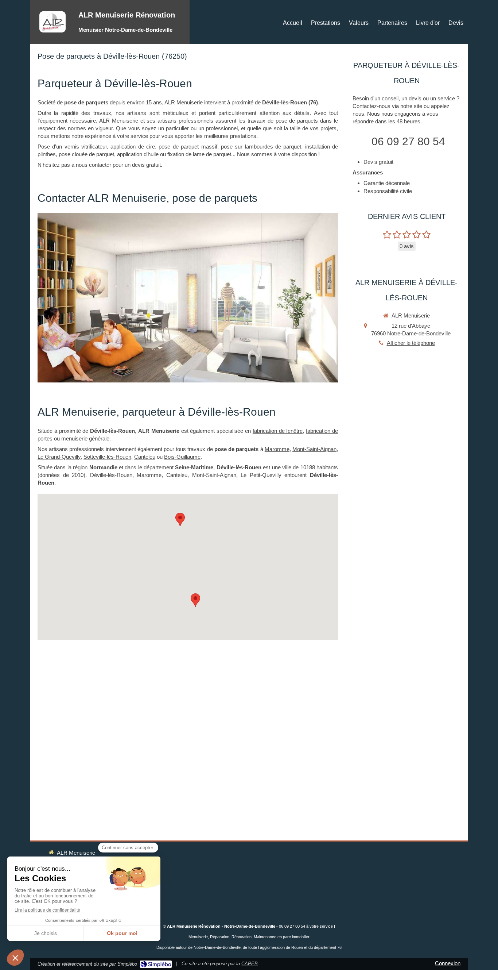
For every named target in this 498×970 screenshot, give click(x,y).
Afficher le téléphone (411, 343)
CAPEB (249, 963)
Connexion (447, 963)
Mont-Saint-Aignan (314, 449)
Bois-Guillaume (182, 457)
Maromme (277, 449)
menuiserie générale (85, 438)
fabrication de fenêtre (278, 431)
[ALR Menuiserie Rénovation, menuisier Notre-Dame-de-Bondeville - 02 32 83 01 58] (52, 21)
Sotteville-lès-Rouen (107, 457)
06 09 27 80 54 (408, 141)
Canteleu (144, 457)
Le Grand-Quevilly (59, 457)
